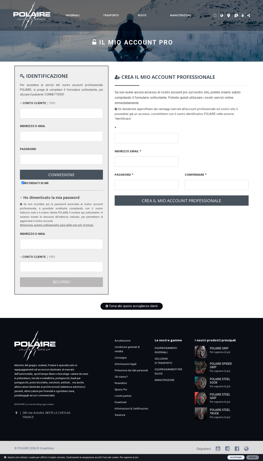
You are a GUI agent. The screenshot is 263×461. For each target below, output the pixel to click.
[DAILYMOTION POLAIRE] (227, 449)
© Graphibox (45, 448)
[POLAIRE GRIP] (201, 351)
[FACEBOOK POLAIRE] (237, 449)
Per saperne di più (220, 352)
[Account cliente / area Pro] (243, 15)
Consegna (121, 357)
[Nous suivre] (249, 15)
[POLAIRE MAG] (246, 449)
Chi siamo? (121, 376)
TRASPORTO (111, 15)
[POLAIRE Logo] (236, 15)
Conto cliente (38, 103)
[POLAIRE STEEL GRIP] (201, 398)
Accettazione (122, 340)
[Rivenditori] (229, 15)
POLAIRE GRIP (219, 348)
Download (120, 402)
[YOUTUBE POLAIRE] (218, 449)
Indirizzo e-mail (32, 126)
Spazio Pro (121, 389)
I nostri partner (123, 395)
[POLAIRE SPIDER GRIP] (201, 367)
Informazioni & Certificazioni (131, 408)
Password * (124, 175)
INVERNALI (73, 15)
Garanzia (120, 414)
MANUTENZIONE (180, 15)
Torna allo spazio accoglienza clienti (133, 306)
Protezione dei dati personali (131, 370)
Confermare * (196, 175)
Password (28, 149)
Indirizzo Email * (128, 151)
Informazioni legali (125, 364)
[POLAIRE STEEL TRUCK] (201, 413)
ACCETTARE (236, 457)
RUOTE (142, 15)
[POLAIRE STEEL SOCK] (201, 382)
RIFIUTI (252, 457)
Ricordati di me (36, 183)
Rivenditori (121, 383)
